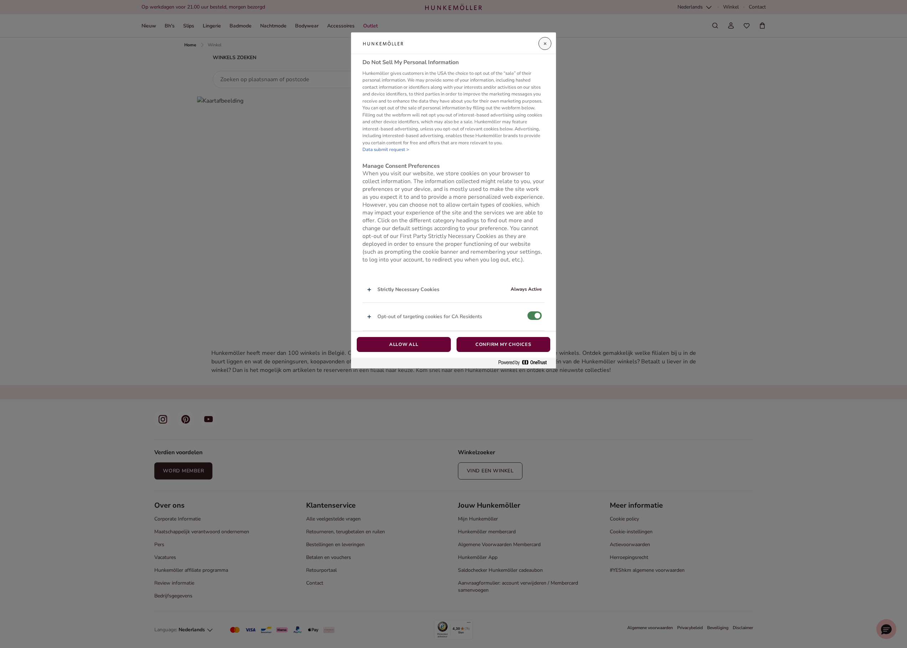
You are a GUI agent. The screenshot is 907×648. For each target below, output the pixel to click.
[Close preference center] (545, 43)
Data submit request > (385, 149)
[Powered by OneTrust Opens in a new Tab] (525, 362)
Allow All (403, 344)
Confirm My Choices (503, 344)
